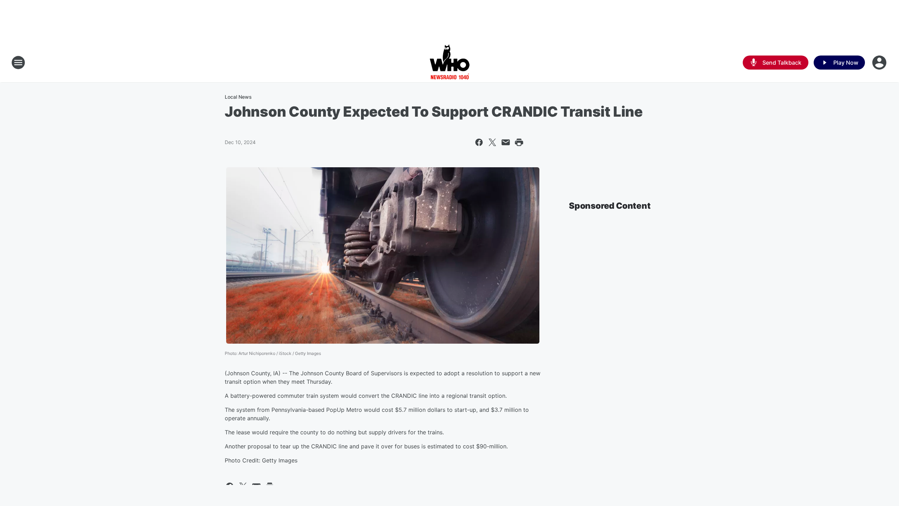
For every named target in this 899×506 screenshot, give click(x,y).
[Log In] (880, 63)
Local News (238, 97)
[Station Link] (450, 62)
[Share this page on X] (492, 142)
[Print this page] (519, 142)
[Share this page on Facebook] (479, 142)
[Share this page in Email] (506, 142)
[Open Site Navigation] (18, 63)
